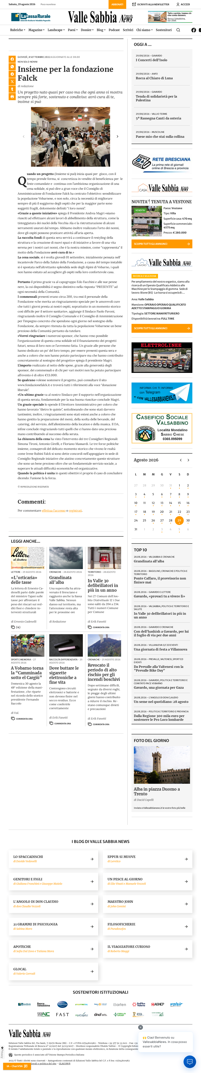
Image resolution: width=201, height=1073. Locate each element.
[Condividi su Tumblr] (12, 89)
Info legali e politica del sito (41, 1063)
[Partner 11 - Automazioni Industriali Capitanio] (43, 1014)
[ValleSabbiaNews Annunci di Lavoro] (162, 265)
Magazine (35, 30)
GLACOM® (64, 1063)
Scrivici (128, 30)
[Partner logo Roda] (138, 1014)
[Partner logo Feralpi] (119, 1014)
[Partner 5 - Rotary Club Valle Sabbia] (100, 1004)
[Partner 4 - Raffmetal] (81, 1004)
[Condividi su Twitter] (12, 81)
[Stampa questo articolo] (12, 96)
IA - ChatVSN (15, 1066)
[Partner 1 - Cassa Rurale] (24, 1004)
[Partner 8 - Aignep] (157, 1004)
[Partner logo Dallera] (138, 1004)
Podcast (114, 30)
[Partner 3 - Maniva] (62, 1004)
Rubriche (16, 30)
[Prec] (181, 460)
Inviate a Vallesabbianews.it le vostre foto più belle (159, 808)
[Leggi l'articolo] (27, 558)
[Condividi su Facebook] (12, 59)
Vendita (140, 210)
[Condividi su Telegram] (12, 74)
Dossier (86, 30)
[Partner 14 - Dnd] (100, 1014)
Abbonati (117, 4)
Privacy (2, 1053)
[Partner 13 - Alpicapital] (81, 1014)
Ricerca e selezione (144, 276)
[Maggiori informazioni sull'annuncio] (147, 221)
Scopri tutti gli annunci (150, 243)
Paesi (71, 30)
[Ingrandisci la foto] (70, 137)
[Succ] (188, 460)
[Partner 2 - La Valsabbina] (43, 1004)
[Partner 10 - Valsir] (176, 1004)
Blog (100, 30)
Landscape (55, 30)
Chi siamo (143, 30)
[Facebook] (193, 30)
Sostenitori (164, 30)
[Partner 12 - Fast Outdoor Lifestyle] (62, 1014)
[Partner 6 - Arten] (119, 1004)
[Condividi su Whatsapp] (12, 66)
